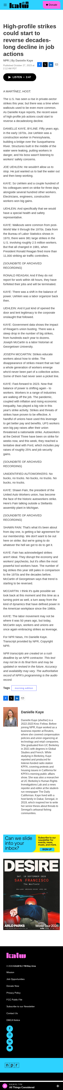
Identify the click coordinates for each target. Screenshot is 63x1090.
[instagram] (9, 1035)
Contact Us (12, 1013)
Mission (10, 972)
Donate (53, 4)
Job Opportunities (15, 979)
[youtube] (9, 1048)
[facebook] (9, 1028)
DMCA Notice (13, 1020)
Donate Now (12, 986)
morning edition (24, 688)
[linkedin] (9, 1041)
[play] (5, 1086)
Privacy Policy (13, 993)
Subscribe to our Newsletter (20, 1006)
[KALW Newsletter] (31, 843)
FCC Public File (14, 999)
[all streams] (58, 1086)
